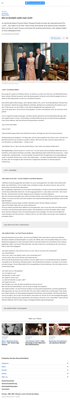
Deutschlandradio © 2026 (11, 396)
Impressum (5, 389)
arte (24, 394)
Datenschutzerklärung (9, 383)
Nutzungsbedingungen (10, 386)
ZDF (13, 394)
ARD (9, 394)
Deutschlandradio (8, 381)
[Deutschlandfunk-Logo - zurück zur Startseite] (35, 3)
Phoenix (19, 394)
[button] (2, 3)
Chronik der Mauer (32, 394)
